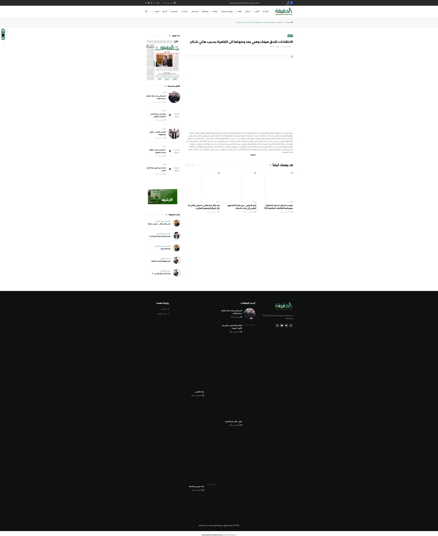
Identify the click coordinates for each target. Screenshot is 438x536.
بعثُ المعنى (199, 392)
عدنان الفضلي (165, 258)
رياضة (215, 11)
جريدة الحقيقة (204, 525)
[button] (192, 165)
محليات (247, 11)
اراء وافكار (205, 11)
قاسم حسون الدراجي (162, 221)
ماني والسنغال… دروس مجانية (159, 224)
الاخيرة (164, 11)
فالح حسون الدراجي (163, 234)
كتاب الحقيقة (162, 313)
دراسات (185, 11)
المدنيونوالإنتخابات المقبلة (160, 261)
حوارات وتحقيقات (227, 11)
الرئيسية (265, 11)
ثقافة (240, 11)
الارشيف (164, 309)
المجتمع (174, 11)
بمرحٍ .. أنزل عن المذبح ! (233, 421)
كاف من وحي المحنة (196, 486)
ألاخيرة (291, 202)
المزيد (157, 11)
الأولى (257, 11)
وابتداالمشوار (165, 249)
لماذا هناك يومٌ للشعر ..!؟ (161, 273)
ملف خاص (194, 11)
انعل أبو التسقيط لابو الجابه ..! (159, 236)
